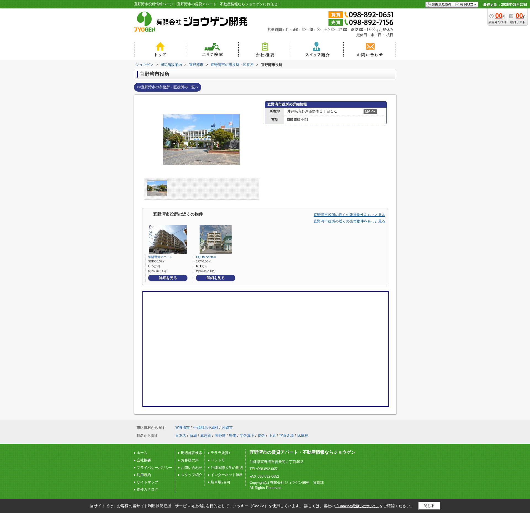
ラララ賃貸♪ (220, 453)
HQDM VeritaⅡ (206, 257)
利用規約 (144, 475)
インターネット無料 (227, 475)
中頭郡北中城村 (205, 428)
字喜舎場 (286, 436)
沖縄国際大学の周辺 (227, 468)
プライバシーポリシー (155, 468)
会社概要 (144, 460)
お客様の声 (190, 460)
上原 (272, 436)
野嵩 (232, 436)
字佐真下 (247, 436)
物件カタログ (147, 489)
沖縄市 (227, 428)
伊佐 (261, 436)
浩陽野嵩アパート (160, 257)
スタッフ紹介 (191, 475)
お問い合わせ (191, 468)
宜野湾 (220, 436)
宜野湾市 (182, 428)
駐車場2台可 (220, 482)
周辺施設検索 (191, 453)
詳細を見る (168, 278)
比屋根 (302, 436)
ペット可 (218, 460)
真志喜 (205, 436)
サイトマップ (147, 482)
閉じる (429, 506)
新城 (193, 436)
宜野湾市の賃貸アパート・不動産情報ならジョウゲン (303, 452)
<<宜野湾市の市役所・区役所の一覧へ (167, 87)
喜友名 (180, 436)
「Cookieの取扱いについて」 (357, 506)
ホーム (142, 453)
